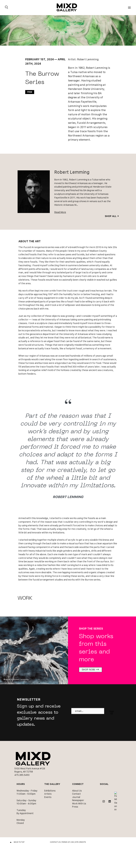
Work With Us (79, 803)
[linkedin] (109, 801)
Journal (76, 797)
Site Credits (80, 842)
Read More (60, 212)
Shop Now (88, 670)
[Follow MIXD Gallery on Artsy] (115, 801)
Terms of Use (68, 842)
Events (47, 797)
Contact (76, 793)
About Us (77, 790)
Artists (48, 793)
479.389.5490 (22, 775)
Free (29, 92)
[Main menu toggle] (129, 7)
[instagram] (104, 801)
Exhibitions (50, 790)
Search (6, 7)
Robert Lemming (88, 59)
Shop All (110, 216)
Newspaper (78, 800)
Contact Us (55, 842)
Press (75, 806)
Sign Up (111, 712)
